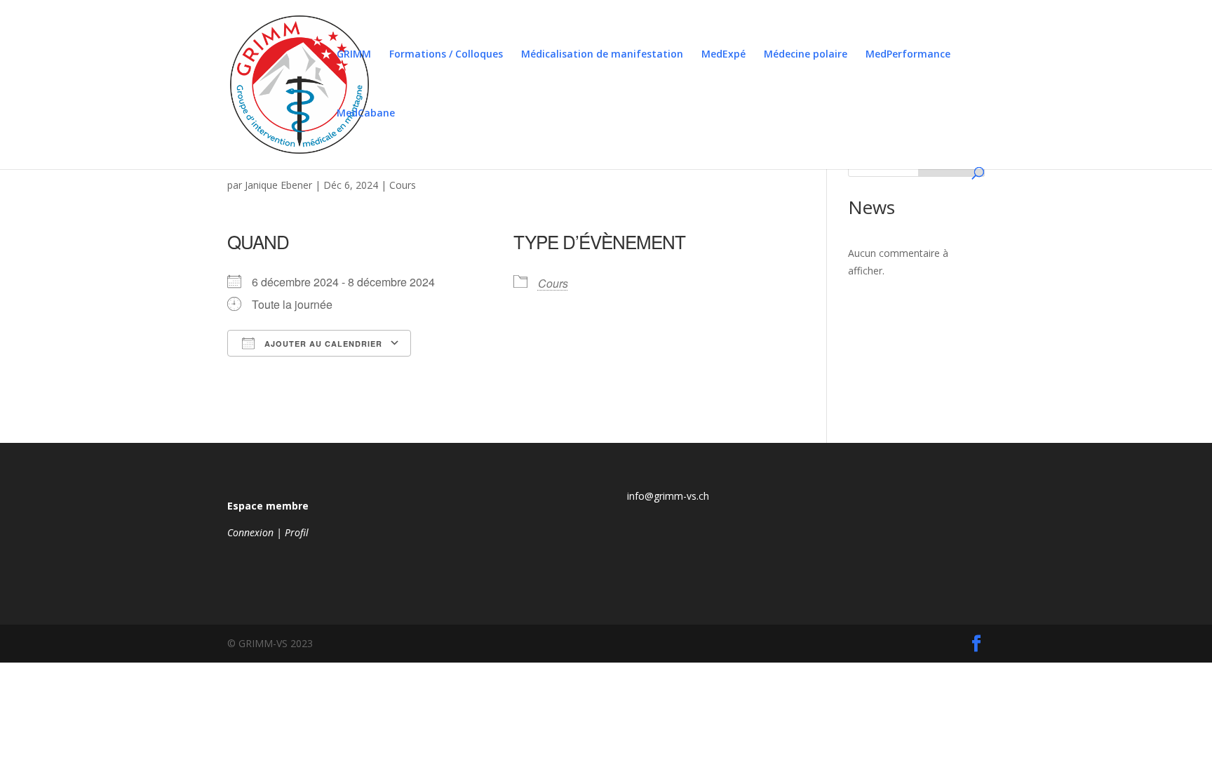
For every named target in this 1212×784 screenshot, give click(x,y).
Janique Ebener (278, 185)
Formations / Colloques (446, 54)
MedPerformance (908, 54)
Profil (297, 532)
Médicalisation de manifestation (602, 54)
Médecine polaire (805, 54)
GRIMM (354, 54)
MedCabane (366, 113)
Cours (402, 185)
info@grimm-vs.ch (668, 496)
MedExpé (723, 54)
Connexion (250, 532)
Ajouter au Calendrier (322, 343)
